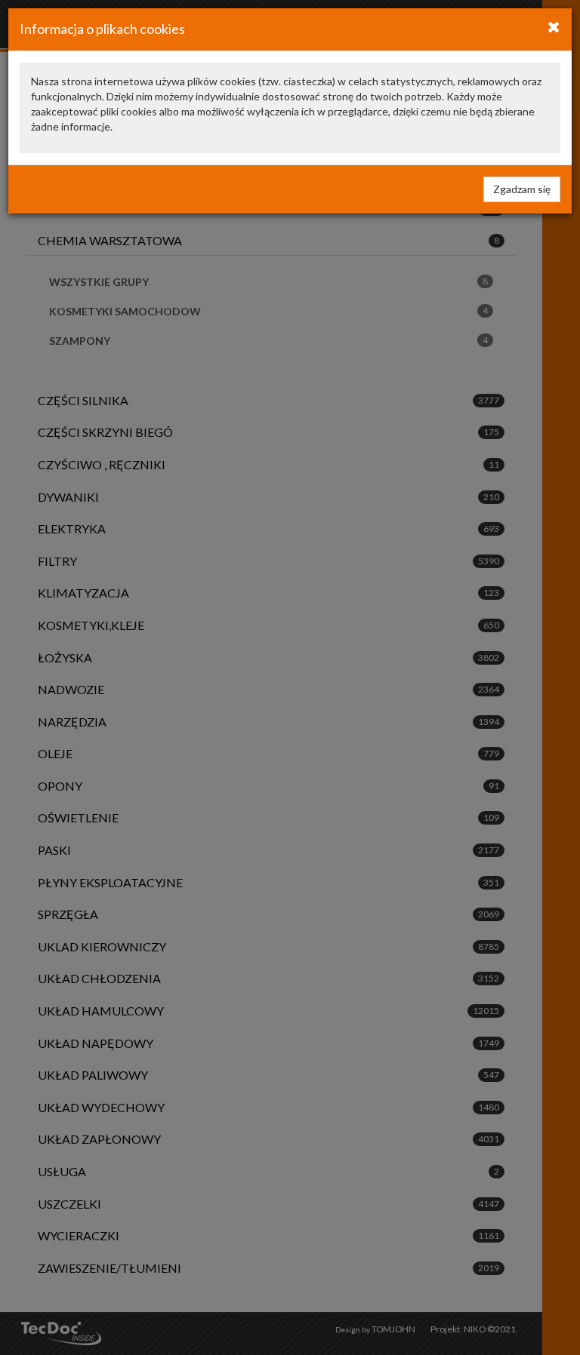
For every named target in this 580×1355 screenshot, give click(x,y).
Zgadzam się (522, 189)
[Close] (554, 26)
